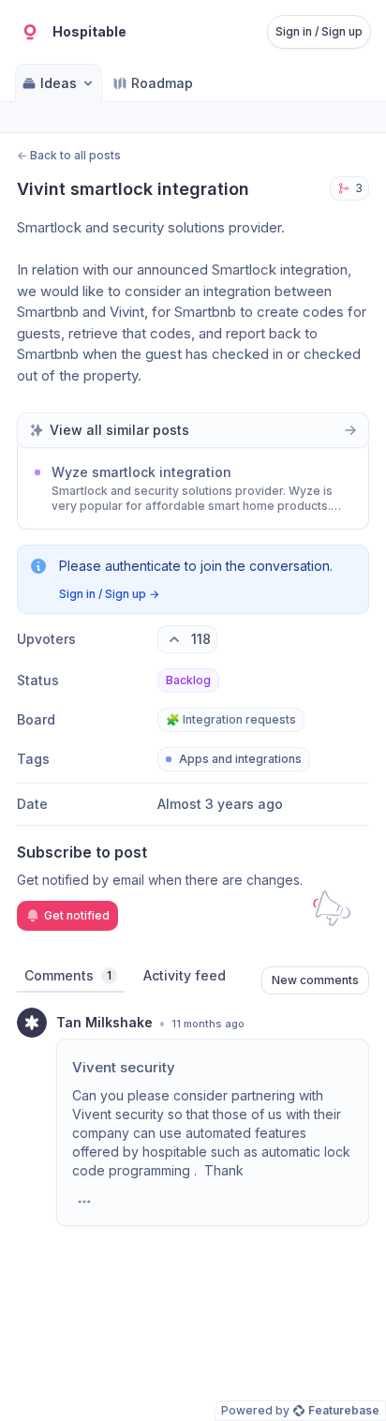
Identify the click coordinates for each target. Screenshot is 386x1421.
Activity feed (184, 975)
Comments (67, 975)
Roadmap (162, 83)
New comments (315, 980)
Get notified (77, 915)
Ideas (58, 83)
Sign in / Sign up (319, 31)
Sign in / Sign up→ (109, 594)
